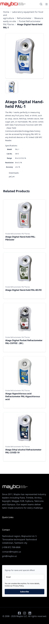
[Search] (41, 4)
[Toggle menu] (46, 4)
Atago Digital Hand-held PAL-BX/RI (23, 290)
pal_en (12, 176)
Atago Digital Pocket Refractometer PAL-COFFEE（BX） (23, 342)
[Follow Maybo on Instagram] (24, 613)
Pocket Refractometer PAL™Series (17, 234)
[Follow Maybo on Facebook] (19, 613)
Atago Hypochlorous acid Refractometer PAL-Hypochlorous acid (22, 396)
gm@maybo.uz (9, 556)
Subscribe (24, 591)
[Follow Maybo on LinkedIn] (29, 613)
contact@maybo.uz (11, 551)
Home (6, 12)
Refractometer (24, 18)
